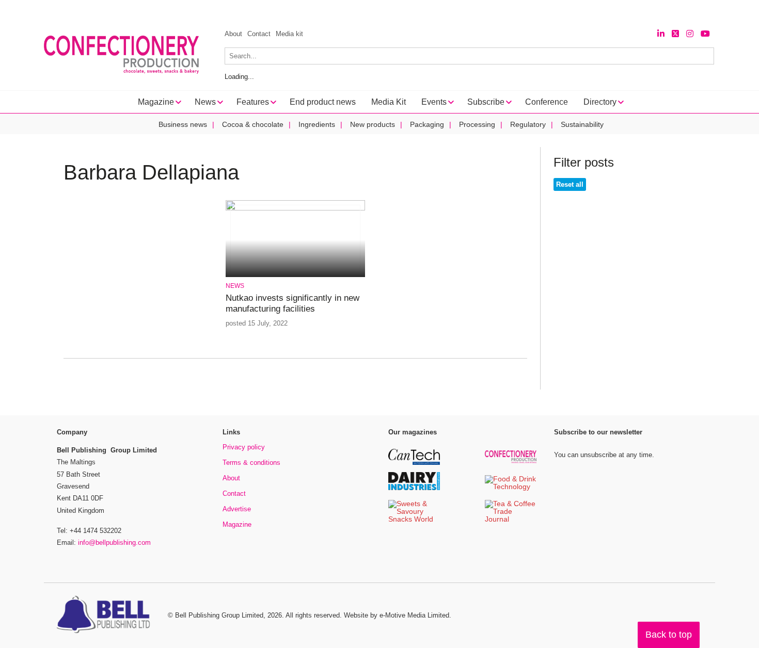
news (235, 285)
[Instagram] (689, 33)
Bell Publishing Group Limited (219, 615)
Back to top (668, 634)
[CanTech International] (414, 463)
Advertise (237, 509)
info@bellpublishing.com (114, 542)
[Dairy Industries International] (414, 488)
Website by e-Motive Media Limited (396, 615)
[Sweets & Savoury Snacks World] (414, 520)
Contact (259, 34)
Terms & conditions (251, 462)
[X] (675, 33)
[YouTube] (705, 33)
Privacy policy (244, 447)
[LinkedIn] (661, 33)
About (233, 34)
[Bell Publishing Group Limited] (106, 615)
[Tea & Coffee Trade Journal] (510, 520)
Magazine (237, 524)
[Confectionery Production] (510, 461)
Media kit (289, 34)
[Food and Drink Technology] (510, 487)
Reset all (569, 184)
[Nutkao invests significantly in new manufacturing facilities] (295, 209)
